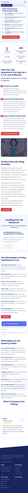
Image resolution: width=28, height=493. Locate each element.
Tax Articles (17, 469)
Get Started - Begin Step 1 (10, 133)
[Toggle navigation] (25, 2)
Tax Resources (18, 467)
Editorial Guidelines (5, 487)
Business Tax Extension (6, 467)
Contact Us (17, 471)
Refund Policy (4, 485)
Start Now (6, 316)
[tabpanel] (14, 25)
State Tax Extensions (5, 471)
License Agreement (5, 479)
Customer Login (18, 473)
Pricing (2, 483)
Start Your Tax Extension (10, 37)
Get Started (6, 209)
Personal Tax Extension (6, 469)
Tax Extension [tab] (6, 5)
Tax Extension (8, 461)
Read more (8, 246)
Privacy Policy (4, 481)
